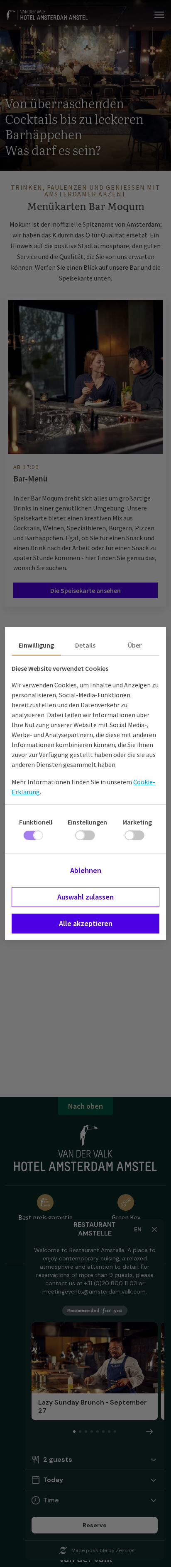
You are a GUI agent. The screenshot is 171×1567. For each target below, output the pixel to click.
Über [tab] (135, 645)
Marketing (137, 822)
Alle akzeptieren (85, 923)
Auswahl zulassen (85, 897)
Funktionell (35, 822)
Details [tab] (85, 645)
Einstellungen (87, 822)
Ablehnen (85, 870)
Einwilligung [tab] (36, 645)
